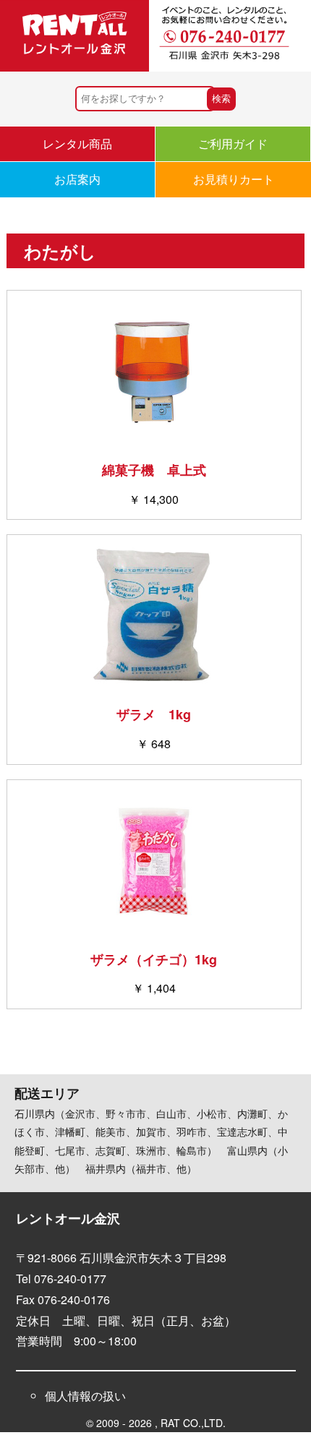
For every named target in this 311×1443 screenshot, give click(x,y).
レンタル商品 (77, 143)
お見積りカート (233, 179)
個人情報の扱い (85, 1395)
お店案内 (77, 179)
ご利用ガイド (233, 143)
